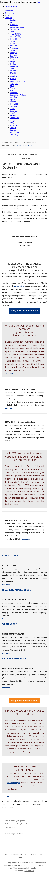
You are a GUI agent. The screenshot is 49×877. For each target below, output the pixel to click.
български (14, 29)
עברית (12, 108)
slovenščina (14, 118)
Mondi (17, 786)
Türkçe (13, 128)
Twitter (11, 6)
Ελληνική (14, 57)
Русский (13, 99)
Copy (39, 2)
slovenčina (14, 115)
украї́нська (14, 132)
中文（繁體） (16, 36)
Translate (8, 18)
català (12, 31)
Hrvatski (13, 39)
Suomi (12, 50)
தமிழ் (12, 122)
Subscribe (9, 11)
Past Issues (9, 13)
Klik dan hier (29, 871)
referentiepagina (13, 783)
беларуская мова (17, 27)
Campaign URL (6, 2)
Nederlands (14, 48)
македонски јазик (17, 81)
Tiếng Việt (14, 134)
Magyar (13, 62)
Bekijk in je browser (24, 145)
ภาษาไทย (14, 125)
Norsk (12, 88)
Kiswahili (14, 104)
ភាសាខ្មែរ (13, 76)
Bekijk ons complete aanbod (24, 701)
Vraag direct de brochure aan (24, 311)
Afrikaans (14, 24)
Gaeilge (13, 64)
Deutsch (13, 55)
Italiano (13, 71)
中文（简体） (16, 34)
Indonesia (14, 66)
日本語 (13, 73)
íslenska (13, 68)
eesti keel (13, 46)
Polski (12, 90)
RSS (7, 15)
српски (13, 120)
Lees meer (9, 373)
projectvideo (19, 286)
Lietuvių (13, 111)
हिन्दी (12, 59)
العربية (13, 22)
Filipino (13, 130)
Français (13, 53)
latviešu (13, 113)
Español (13, 102)
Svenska (13, 106)
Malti (12, 86)
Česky (12, 41)
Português (14, 93)
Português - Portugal (18, 95)
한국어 (13, 79)
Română (13, 97)
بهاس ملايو (14, 83)
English (13, 20)
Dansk (12, 43)
